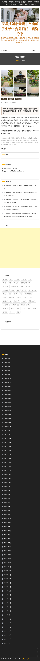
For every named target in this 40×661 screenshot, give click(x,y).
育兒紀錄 (23, 2)
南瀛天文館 (26, 140)
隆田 (4, 140)
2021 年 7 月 (7, 591)
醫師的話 (33, 4)
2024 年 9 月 (7, 439)
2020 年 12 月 (8, 619)
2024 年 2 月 (7, 467)
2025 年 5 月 (7, 411)
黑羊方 (12, 312)
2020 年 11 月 (7, 623)
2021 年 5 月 (7, 599)
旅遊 (10, 294)
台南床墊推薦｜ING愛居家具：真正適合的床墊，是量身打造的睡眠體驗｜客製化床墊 (21, 201)
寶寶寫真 (5, 286)
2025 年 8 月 (7, 399)
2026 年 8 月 (7, 358)
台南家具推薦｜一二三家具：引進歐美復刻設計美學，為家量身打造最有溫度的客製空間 (20, 208)
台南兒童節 (24, 142)
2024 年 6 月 (7, 451)
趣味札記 (27, 4)
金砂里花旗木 (18, 140)
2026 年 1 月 (7, 378)
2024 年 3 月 (7, 463)
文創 (18, 290)
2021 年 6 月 (7, 595)
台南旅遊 (4, 99)
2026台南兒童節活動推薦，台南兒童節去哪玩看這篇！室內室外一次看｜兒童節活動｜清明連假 (20, 111)
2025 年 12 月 (8, 382)
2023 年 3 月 (7, 511)
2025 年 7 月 (7, 403)
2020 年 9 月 (7, 631)
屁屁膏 (28, 286)
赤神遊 (13, 138)
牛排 (30, 297)
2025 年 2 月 (7, 423)
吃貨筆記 (7, 4)
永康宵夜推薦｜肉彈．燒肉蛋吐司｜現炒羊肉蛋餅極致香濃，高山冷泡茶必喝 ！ (20, 194)
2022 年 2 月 (7, 563)
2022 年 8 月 (7, 539)
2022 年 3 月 (7, 559)
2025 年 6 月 (7, 407)
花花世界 (5, 305)
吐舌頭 (24, 279)
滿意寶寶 (11, 297)
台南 (15, 144)
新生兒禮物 (32, 290)
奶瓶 (10, 283)
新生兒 (24, 290)
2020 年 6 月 (7, 643)
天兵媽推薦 (21, 4)
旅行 (4, 294)
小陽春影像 (14, 286)
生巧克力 (16, 301)
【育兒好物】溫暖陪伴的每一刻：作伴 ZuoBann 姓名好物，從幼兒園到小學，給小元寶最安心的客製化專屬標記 (20, 215)
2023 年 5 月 (7, 503)
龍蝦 (18, 312)
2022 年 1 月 (7, 567)
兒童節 (11, 144)
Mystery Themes (28, 659)
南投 (11, 279)
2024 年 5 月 (7, 455)
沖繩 (4, 297)
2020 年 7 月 (7, 639)
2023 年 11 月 (7, 479)
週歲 (18, 308)
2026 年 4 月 (7, 366)
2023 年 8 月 (7, 491)
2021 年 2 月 (7, 611)
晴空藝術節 (6, 142)
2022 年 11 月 (7, 527)
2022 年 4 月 (7, 555)
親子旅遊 (4, 2)
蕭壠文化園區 (10, 140)
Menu (5, 50)
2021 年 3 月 (7, 607)
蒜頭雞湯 (22, 305)
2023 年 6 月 (7, 499)
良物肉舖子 (32, 301)
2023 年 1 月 (7, 519)
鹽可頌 (5, 312)
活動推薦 (5, 144)
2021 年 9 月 (7, 583)
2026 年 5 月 (7, 362)
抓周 (12, 290)
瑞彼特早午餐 (7, 301)
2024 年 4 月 (7, 459)
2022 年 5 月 (7, 551)
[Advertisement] (20, 248)
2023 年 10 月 (8, 483)
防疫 (29, 308)
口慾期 (17, 279)
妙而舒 (16, 283)
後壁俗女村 (19, 138)
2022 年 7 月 (7, 543)
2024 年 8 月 (7, 443)
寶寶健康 (30, 2)
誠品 (29, 305)
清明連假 (12, 142)
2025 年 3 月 (7, 419)
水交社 (8, 138)
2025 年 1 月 (7, 427)
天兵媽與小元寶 (13, 102)
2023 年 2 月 (7, 515)
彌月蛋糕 (5, 290)
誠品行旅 (5, 308)
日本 (15, 294)
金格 (23, 308)
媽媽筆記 (17, 2)
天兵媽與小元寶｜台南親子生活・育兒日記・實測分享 (20, 29)
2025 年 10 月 (8, 390)
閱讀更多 (3, 149)
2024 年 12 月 (8, 431)
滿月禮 (19, 297)
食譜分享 (13, 4)
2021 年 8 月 (7, 587)
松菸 (21, 294)
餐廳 (34, 308)
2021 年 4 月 (7, 603)
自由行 (24, 301)
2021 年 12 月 (7, 571)
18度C (5, 279)
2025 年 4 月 (7, 415)
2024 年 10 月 (8, 435)
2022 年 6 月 (7, 547)
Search (34, 50)
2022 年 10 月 (8, 531)
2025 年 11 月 (7, 386)
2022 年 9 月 (7, 535)
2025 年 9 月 (7, 395)
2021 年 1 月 (7, 615)
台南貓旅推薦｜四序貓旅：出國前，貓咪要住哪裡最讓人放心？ (20, 187)
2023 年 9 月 (7, 487)
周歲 (30, 279)
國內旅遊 (11, 2)
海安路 (18, 142)
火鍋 (25, 297)
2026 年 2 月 (7, 374)
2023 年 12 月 (8, 475)
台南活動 (30, 142)
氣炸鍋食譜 (28, 294)
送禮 (12, 308)
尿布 (22, 286)
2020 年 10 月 (8, 627)
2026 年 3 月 (7, 370)
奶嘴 (4, 283)
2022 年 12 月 (8, 523)
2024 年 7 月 (7, 447)
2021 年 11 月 (7, 575)
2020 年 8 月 (7, 635)
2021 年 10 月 (7, 579)
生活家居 (36, 2)
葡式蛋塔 (14, 305)
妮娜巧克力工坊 (25, 283)
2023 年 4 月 (7, 507)
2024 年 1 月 (7, 471)
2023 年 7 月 (7, 495)
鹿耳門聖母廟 (26, 138)
